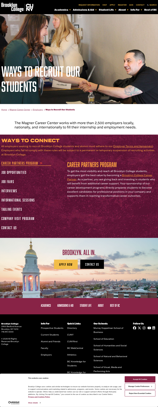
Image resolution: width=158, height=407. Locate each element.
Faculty (44, 348)
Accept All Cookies (140, 379)
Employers (38, 109)
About (122, 9)
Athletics (71, 354)
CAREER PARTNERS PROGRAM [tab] (19, 163)
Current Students (50, 334)
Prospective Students (52, 328)
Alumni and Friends (50, 341)
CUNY (70, 334)
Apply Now (66, 264)
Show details (33, 403)
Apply (112, 5)
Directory (72, 328)
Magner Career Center (20, 109)
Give (131, 5)
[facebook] (134, 328)
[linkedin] (154, 328)
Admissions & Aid (83, 9)
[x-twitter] (139, 328)
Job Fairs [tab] (7, 181)
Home (4, 109)
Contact (140, 5)
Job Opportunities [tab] (14, 172)
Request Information (89, 5)
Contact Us (92, 264)
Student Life (106, 9)
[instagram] (144, 328)
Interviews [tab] (9, 191)
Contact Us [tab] (9, 227)
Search (153, 5)
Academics (61, 9)
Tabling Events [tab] (11, 209)
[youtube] (149, 328)
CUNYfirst (72, 341)
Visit (104, 5)
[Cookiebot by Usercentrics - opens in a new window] (14, 402)
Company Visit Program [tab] (18, 218)
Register (122, 5)
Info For (135, 9)
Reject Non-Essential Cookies (140, 393)
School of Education (104, 338)
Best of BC (150, 9)
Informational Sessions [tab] (18, 200)
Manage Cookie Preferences (138, 386)
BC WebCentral (75, 348)
